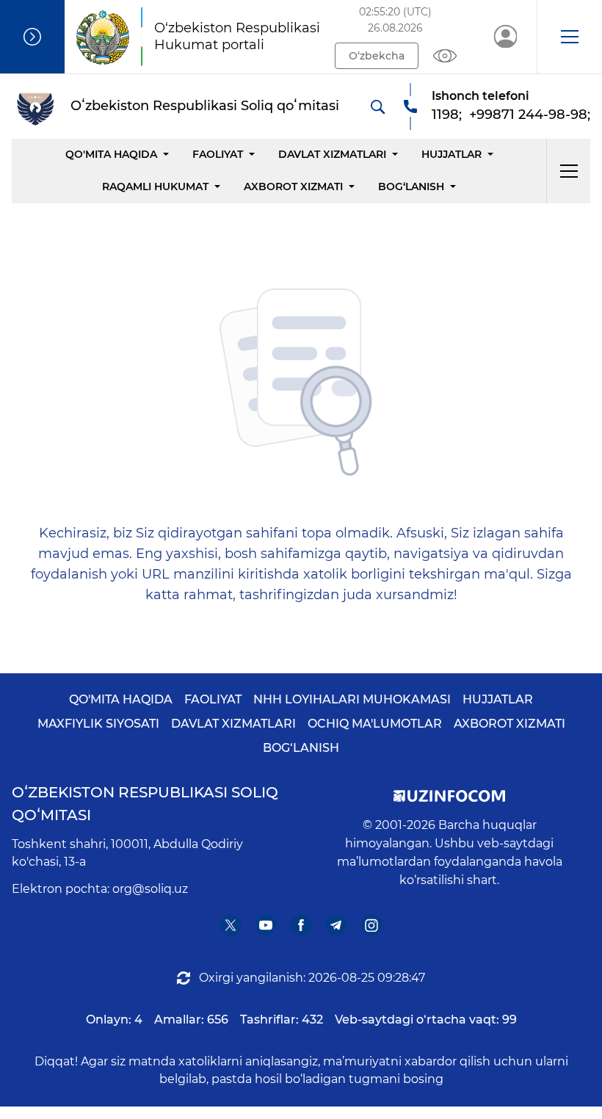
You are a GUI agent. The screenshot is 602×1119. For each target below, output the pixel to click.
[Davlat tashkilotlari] (32, 36)
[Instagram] (371, 925)
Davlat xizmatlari (332, 154)
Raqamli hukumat (155, 186)
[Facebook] (301, 925)
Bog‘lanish (411, 186)
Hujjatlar (451, 154)
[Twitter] (231, 925)
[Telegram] (336, 925)
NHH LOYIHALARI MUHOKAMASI (352, 699)
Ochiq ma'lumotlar (375, 724)
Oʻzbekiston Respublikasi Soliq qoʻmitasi (145, 803)
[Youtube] (266, 925)
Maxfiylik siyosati (98, 724)
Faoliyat (217, 154)
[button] (569, 36)
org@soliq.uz (150, 889)
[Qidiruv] (377, 106)
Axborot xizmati (293, 186)
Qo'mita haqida (111, 154)
